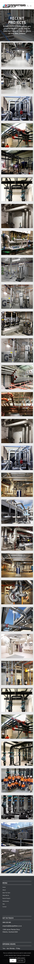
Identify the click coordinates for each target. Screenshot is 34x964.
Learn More (21, 960)
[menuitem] (27, 6)
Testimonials (6, 901)
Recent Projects (6, 898)
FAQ (4, 904)
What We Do (6, 895)
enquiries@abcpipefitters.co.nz (12, 926)
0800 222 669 (22, 1)
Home (4, 887)
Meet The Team (6, 892)
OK (13, 960)
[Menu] (30, 6)
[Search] (27, 6)
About (4, 890)
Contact (4, 906)
